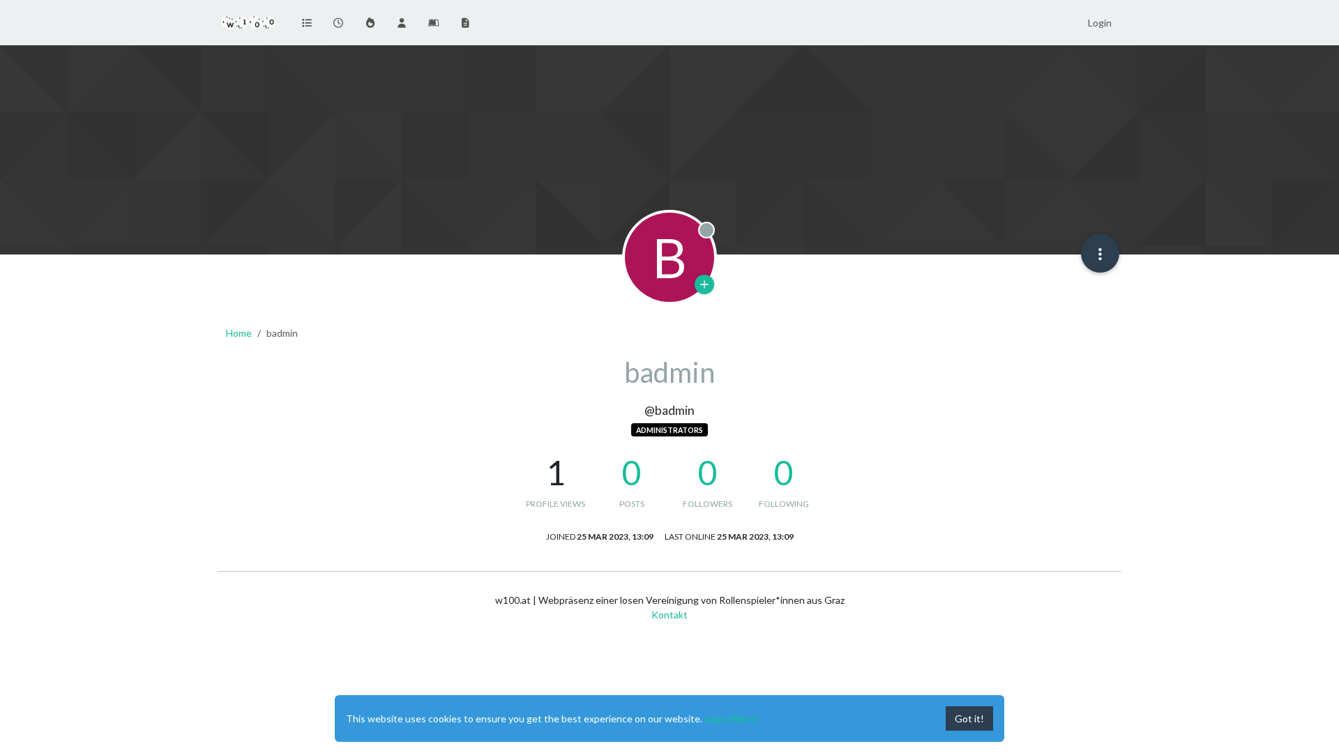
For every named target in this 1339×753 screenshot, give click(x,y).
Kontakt (669, 615)
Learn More (730, 718)
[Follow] (704, 284)
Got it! (969, 718)
